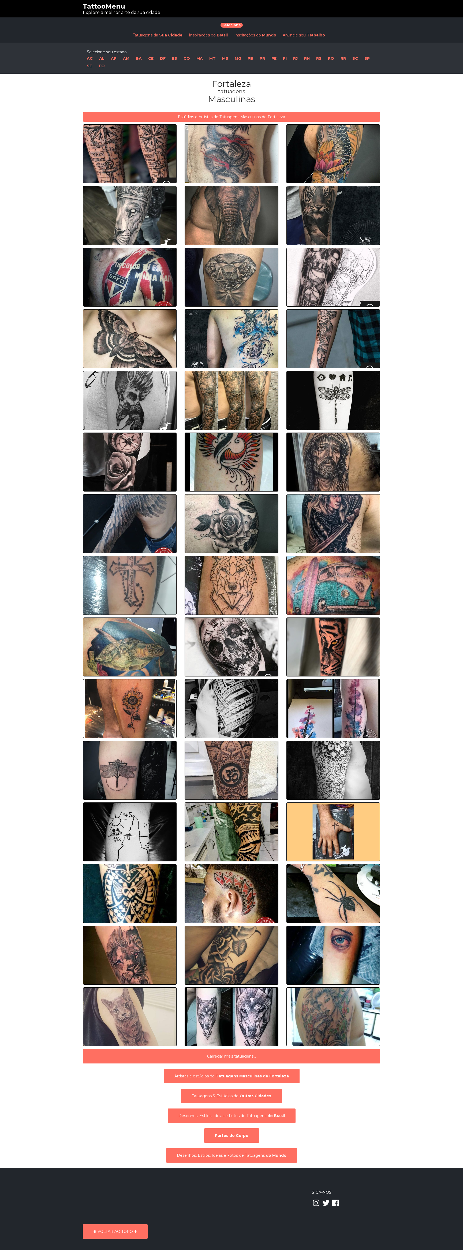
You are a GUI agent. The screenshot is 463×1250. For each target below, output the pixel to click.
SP (367, 58)
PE (274, 58)
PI (285, 58)
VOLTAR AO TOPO (115, 1231)
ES (174, 58)
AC (90, 58)
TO (101, 66)
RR (343, 58)
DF (163, 58)
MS (225, 58)
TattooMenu (104, 6)
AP (114, 58)
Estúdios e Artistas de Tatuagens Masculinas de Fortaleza (231, 116)
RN (307, 58)
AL (101, 58)
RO (331, 58)
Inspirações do (208, 35)
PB (250, 58)
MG (238, 58)
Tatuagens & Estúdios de (231, 1095)
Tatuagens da (157, 35)
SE (89, 66)
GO (187, 58)
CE (151, 58)
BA (139, 58)
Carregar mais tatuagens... (231, 1056)
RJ (295, 58)
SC (355, 58)
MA (199, 58)
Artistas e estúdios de (231, 1076)
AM (126, 58)
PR (262, 58)
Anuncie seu (304, 35)
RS (319, 58)
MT (212, 58)
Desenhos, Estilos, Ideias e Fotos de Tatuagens (231, 1115)
